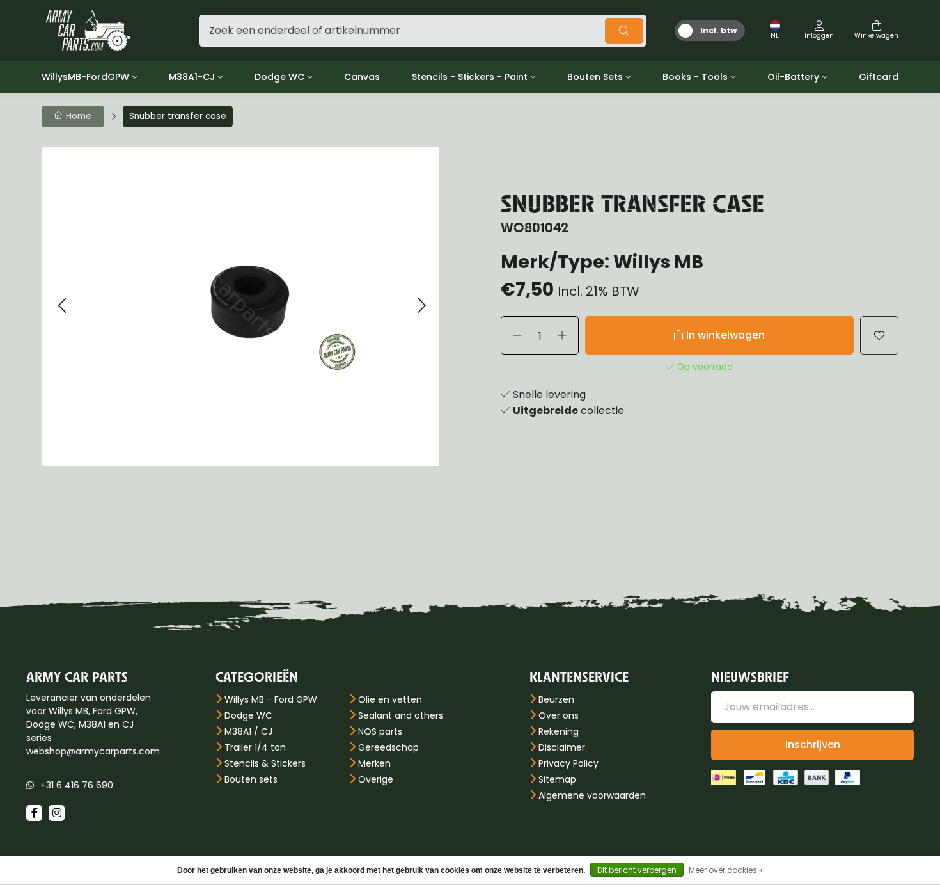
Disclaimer (561, 747)
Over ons (558, 715)
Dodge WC (279, 76)
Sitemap (557, 779)
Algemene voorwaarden (592, 795)
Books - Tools (695, 76)
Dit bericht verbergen (637, 870)
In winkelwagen (725, 335)
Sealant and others (400, 715)
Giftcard (878, 76)
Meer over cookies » (726, 870)
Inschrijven (812, 744)
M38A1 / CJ (248, 731)
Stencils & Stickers (265, 763)
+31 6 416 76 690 (76, 785)
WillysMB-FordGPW (85, 76)
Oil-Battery (793, 76)
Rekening (558, 731)
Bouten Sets (595, 76)
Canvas (362, 76)
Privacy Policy (568, 763)
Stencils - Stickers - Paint (470, 76)
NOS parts (380, 731)
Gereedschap (388, 747)
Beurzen (556, 699)
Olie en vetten (390, 699)
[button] (62, 306)
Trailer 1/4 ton (255, 747)
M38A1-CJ (192, 76)
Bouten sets (251, 779)
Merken (374, 763)
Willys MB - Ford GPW (270, 699)
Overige (375, 779)
